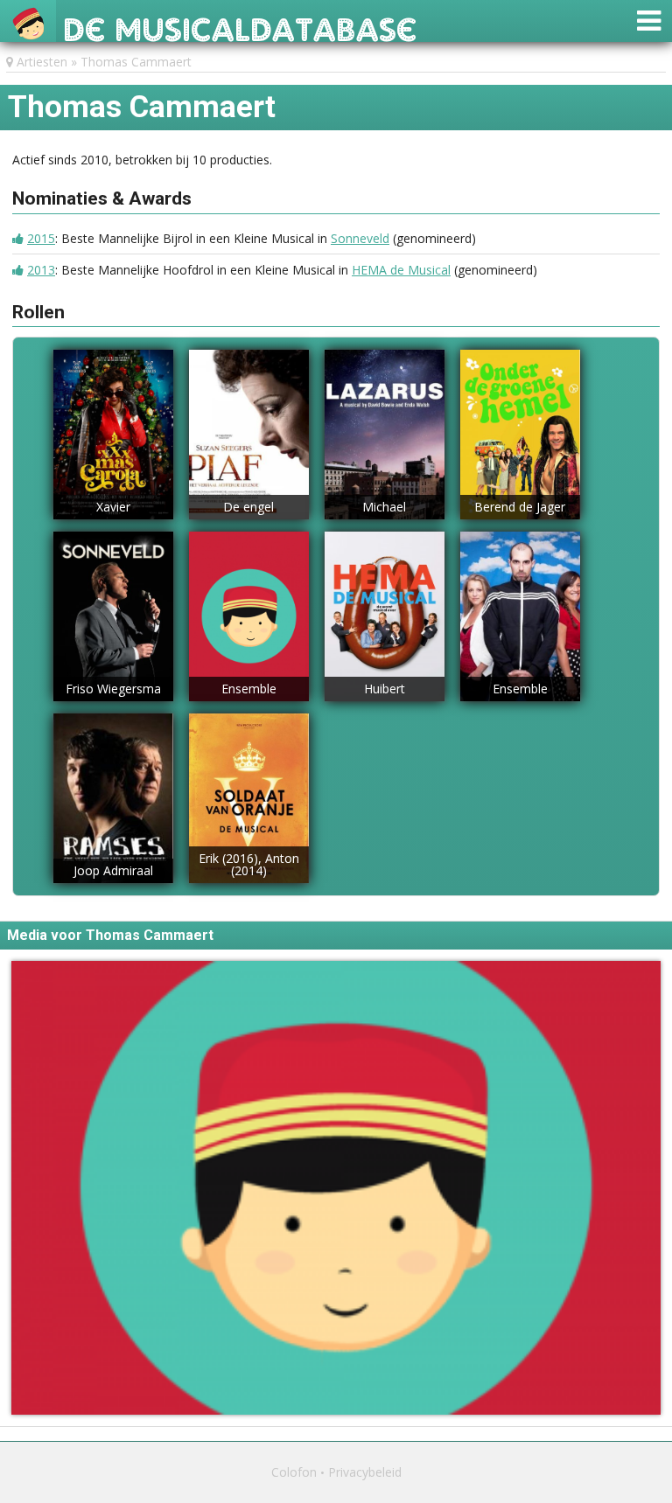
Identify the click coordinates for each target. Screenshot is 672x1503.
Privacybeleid (365, 1472)
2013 (41, 269)
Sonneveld (360, 238)
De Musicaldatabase (240, 25)
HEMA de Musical (401, 269)
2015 (41, 238)
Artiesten (42, 61)
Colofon (294, 1472)
